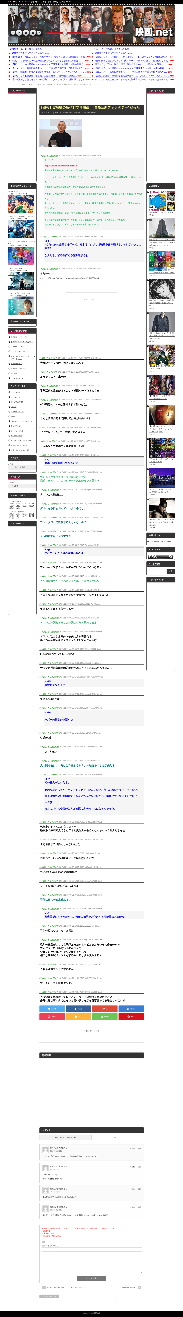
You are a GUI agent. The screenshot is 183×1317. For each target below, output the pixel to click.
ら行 (11, 508)
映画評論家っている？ (129, 1287)
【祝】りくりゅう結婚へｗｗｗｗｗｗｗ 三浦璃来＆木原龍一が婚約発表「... (48, 64)
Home (23, 84)
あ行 (11, 503)
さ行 (24, 503)
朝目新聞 (14, 373)
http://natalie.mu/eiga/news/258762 (61, 166)
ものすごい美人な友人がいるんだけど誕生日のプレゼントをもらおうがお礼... (132, 79)
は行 (18, 506)
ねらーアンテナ (16, 435)
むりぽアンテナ (16, 426)
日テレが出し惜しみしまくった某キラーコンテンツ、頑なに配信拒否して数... (49, 56)
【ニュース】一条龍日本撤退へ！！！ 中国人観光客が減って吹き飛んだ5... (48, 68)
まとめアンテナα (17, 397)
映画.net (97, 1313)
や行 (31, 506)
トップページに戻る (49, 1296)
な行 (11, 506)
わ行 (18, 508)
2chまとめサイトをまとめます (21, 421)
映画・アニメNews (35, 84)
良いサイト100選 (17, 431)
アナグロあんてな (17, 402)
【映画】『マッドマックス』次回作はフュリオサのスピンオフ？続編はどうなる (162, 522)
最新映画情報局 (16, 364)
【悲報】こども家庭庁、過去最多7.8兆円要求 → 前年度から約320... (44, 75)
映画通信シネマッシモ (19, 337)
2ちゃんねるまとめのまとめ (21, 440)
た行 (31, 503)
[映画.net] (91, 44)
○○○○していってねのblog (20, 351)
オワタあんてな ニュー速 (20, 450)
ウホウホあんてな (17, 392)
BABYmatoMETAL (17, 378)
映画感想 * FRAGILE (18, 368)
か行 (18, 503)
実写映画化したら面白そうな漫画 (161, 212)
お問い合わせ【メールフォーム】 (161, 541)
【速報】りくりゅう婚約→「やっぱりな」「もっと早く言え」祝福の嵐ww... (131, 56)
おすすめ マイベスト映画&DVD (22, 342)
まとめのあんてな (17, 411)
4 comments (91, 112)
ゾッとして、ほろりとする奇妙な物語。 (112, 49)
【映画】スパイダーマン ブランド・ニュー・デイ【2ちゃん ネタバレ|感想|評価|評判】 (161, 428)
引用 (139, 1148)
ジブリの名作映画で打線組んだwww (162, 272)
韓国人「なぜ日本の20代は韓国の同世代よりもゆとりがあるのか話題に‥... (48, 60)
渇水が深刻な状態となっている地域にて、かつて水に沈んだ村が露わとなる (48, 79)
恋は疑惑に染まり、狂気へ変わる (26, 49)
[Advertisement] (92, 94)
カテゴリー (12, 464)
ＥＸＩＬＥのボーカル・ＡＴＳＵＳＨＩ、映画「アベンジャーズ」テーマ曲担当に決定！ (162, 335)
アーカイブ (12, 483)
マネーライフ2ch (17, 346)
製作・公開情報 (48, 84)
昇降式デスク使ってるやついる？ (28, 53)
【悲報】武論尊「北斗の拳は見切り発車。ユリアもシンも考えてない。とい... (49, 72)
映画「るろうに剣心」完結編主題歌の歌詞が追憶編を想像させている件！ (162, 302)
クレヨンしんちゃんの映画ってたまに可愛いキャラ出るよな (66, 1287)
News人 (14, 416)
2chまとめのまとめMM (19, 445)
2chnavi (13, 407)
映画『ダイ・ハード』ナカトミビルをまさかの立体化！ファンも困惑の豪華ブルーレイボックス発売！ (162, 242)
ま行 (24, 506)
